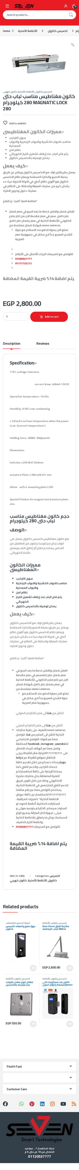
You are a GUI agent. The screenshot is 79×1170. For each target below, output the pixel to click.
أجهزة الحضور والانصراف (18, 923)
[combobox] (34, 14)
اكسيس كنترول (57, 30)
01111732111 (23, 263)
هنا (49, 713)
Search (70, 14)
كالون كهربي (10, 91)
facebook (33, 743)
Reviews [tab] (42, 344)
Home (6, 30)
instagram (47, 743)
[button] (72, 44)
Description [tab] (11, 344)
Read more (33, 968)
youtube (60, 743)
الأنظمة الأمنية (27, 30)
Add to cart (52, 316)
